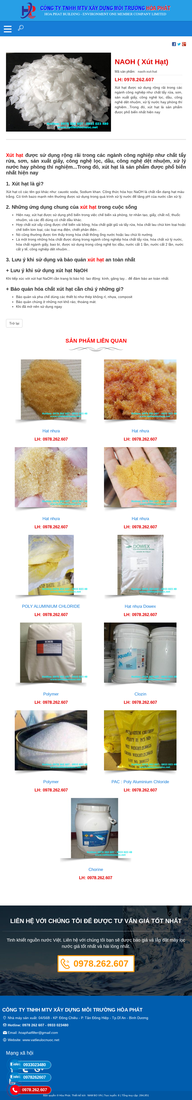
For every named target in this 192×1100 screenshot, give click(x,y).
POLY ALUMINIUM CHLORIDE (51, 606)
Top (180, 1076)
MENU (8, 29)
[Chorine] (96, 830)
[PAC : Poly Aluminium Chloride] (140, 742)
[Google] (38, 1069)
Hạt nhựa (51, 431)
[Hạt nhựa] (51, 392)
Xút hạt (14, 155)
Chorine (95, 869)
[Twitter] (25, 1069)
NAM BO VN (95, 1095)
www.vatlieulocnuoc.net (40, 1040)
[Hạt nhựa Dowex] (140, 567)
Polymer (51, 694)
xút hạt (88, 207)
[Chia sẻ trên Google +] (184, 44)
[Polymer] (51, 655)
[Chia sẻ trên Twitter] (179, 44)
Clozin (140, 694)
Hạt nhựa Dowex (140, 606)
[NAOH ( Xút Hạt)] (58, 92)
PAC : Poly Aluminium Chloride (140, 781)
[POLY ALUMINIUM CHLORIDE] (51, 567)
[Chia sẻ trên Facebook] (174, 44)
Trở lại (14, 323)
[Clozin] (140, 655)
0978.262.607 (101, 963)
